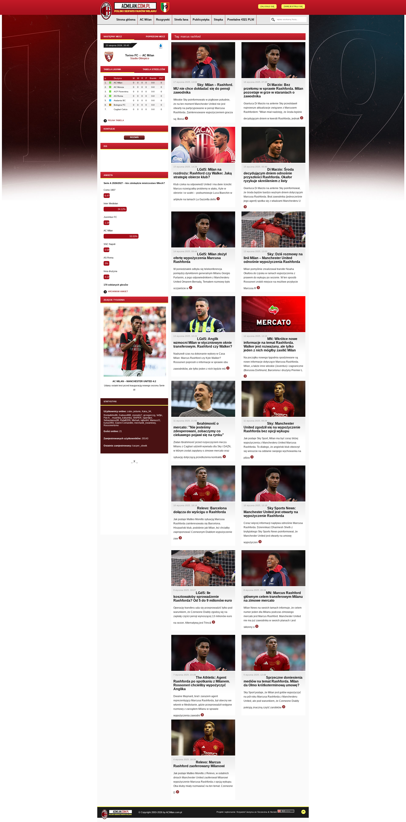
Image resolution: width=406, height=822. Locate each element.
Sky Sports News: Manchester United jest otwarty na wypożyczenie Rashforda (271, 512)
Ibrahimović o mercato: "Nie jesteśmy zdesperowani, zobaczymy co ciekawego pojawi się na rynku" (198, 429)
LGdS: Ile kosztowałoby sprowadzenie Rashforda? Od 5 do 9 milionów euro (202, 596)
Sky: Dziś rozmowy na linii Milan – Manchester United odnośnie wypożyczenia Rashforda (273, 258)
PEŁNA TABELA (116, 120)
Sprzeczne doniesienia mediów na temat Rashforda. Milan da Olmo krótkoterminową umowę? (273, 681)
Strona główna (125, 19)
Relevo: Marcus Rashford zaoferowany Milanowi (199, 764)
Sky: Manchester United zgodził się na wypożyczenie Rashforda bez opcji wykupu (272, 427)
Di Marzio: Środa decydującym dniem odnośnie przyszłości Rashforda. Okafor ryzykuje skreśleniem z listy (269, 175)
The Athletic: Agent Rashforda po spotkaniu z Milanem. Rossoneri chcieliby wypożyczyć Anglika (201, 683)
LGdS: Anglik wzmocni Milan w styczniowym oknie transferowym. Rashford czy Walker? (202, 342)
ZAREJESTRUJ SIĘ (293, 6)
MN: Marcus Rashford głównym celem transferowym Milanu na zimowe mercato (273, 596)
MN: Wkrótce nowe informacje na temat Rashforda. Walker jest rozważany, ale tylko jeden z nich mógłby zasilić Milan (270, 344)
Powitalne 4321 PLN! (240, 19)
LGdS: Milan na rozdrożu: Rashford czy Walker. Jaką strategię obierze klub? (202, 173)
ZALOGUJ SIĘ (267, 6)
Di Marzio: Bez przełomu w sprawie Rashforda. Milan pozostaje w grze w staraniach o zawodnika (273, 90)
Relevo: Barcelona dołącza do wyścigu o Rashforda (200, 510)
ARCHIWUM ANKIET (118, 291)
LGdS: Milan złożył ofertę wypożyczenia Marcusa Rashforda (199, 258)
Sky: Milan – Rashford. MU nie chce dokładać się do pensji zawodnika (203, 88)
